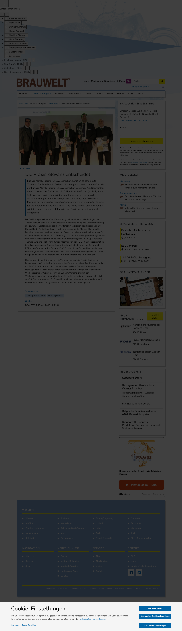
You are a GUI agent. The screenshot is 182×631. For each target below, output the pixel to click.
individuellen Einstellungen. (93, 619)
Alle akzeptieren (155, 608)
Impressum (15, 625)
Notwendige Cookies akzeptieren (155, 616)
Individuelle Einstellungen (155, 625)
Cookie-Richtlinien (29, 625)
